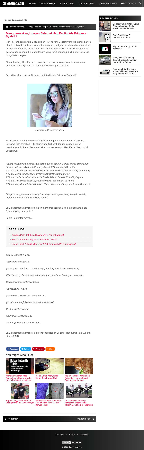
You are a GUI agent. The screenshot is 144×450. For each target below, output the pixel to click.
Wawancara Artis (107, 3)
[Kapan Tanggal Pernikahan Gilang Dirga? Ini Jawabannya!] (20, 391)
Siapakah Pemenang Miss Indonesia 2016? (34, 239)
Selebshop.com (75, 447)
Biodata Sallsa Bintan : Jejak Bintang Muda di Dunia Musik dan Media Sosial (126, 26)
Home (32, 3)
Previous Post (83, 418)
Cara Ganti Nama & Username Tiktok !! (121, 36)
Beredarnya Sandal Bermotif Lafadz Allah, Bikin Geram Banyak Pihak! (48, 402)
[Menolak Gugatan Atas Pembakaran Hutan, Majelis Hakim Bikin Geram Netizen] (20, 366)
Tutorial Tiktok (48, 3)
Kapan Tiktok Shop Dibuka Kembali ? (125, 47)
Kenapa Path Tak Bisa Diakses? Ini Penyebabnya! (38, 235)
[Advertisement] (120, 96)
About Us (59, 434)
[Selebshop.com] (13, 3)
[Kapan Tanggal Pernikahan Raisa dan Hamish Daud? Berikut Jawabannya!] (79, 366)
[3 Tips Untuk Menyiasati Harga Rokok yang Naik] (49, 366)
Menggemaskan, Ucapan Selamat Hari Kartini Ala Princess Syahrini (46, 35)
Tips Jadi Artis (86, 3)
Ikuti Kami (127, 3)
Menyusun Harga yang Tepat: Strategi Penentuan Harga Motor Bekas (125, 59)
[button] (50, 349)
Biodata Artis (67, 3)
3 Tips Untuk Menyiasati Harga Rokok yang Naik (46, 377)
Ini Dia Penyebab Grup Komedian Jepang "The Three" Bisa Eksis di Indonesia (79, 402)
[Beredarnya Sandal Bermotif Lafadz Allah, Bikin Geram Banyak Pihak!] (49, 391)
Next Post (13, 418)
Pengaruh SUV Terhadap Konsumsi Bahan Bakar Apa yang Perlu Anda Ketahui (125, 71)
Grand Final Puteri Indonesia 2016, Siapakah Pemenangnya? (44, 244)
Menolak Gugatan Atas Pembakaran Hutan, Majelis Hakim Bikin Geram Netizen (18, 378)
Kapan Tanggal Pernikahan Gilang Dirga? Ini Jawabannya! (20, 401)
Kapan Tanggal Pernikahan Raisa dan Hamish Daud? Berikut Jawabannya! (77, 378)
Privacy (72, 434)
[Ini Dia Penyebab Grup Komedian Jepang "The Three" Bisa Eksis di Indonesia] (79, 391)
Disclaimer (84, 434)
